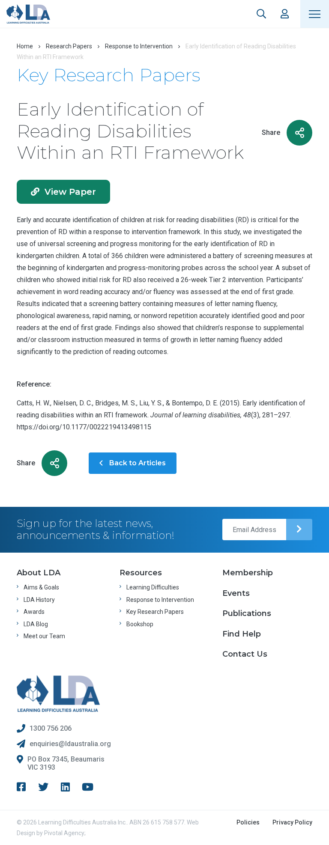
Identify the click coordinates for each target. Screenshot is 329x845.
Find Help (241, 634)
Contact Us (244, 654)
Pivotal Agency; (65, 833)
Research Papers (69, 46)
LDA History (39, 599)
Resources (141, 572)
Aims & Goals (41, 587)
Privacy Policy (292, 822)
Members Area (285, 14)
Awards (34, 611)
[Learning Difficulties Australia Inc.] (28, 14)
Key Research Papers (155, 611)
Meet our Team (44, 636)
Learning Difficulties (152, 587)
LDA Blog (36, 624)
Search (261, 14)
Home (25, 46)
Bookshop (139, 624)
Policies (248, 822)
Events (236, 593)
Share (271, 132)
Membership (247, 572)
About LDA (38, 572)
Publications (246, 613)
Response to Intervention (139, 46)
